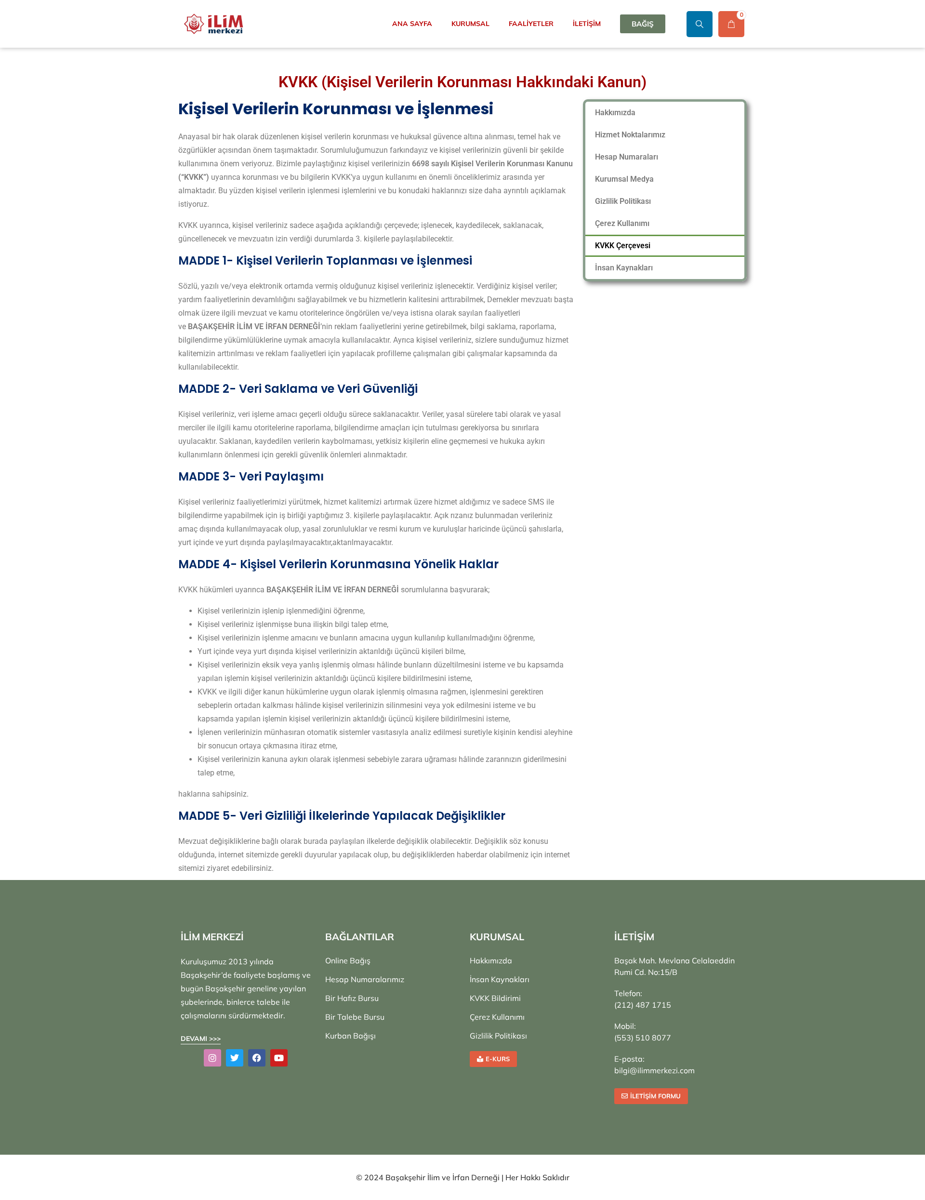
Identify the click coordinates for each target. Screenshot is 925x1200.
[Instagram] (212, 1058)
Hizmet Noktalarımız (630, 134)
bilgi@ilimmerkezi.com (654, 1070)
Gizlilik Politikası (623, 201)
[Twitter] (234, 1058)
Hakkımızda (615, 112)
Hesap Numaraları (626, 156)
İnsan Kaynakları (624, 267)
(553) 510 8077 (642, 1037)
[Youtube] (279, 1058)
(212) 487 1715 (642, 1005)
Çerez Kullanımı (622, 223)
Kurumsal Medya (624, 179)
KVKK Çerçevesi (622, 245)
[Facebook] (256, 1058)
